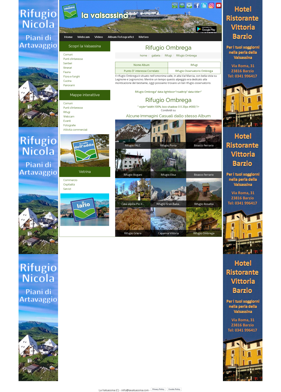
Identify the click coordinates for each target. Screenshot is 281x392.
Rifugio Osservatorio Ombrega (194, 71)
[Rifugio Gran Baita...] (168, 192)
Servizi (67, 188)
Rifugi (66, 112)
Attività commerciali (75, 129)
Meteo (144, 37)
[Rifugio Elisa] (168, 163)
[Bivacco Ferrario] (204, 134)
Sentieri (67, 63)
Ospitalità (69, 184)
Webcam (83, 37)
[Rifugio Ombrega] (204, 221)
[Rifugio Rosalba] (204, 192)
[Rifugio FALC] (133, 134)
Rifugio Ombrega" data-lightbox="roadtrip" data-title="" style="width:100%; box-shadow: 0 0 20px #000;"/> (168, 99)
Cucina (67, 80)
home (143, 55)
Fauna (67, 72)
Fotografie (69, 125)
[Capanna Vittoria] (168, 221)
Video (98, 37)
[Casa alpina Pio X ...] (133, 192)
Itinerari (67, 67)
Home (68, 37)
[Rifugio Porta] (168, 134)
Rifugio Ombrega (186, 55)
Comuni (68, 54)
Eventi (67, 120)
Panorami (69, 85)
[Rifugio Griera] (133, 221)
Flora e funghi (71, 76)
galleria (155, 55)
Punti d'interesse (73, 59)
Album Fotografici (121, 37)
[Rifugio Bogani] (133, 163)
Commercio (70, 180)
